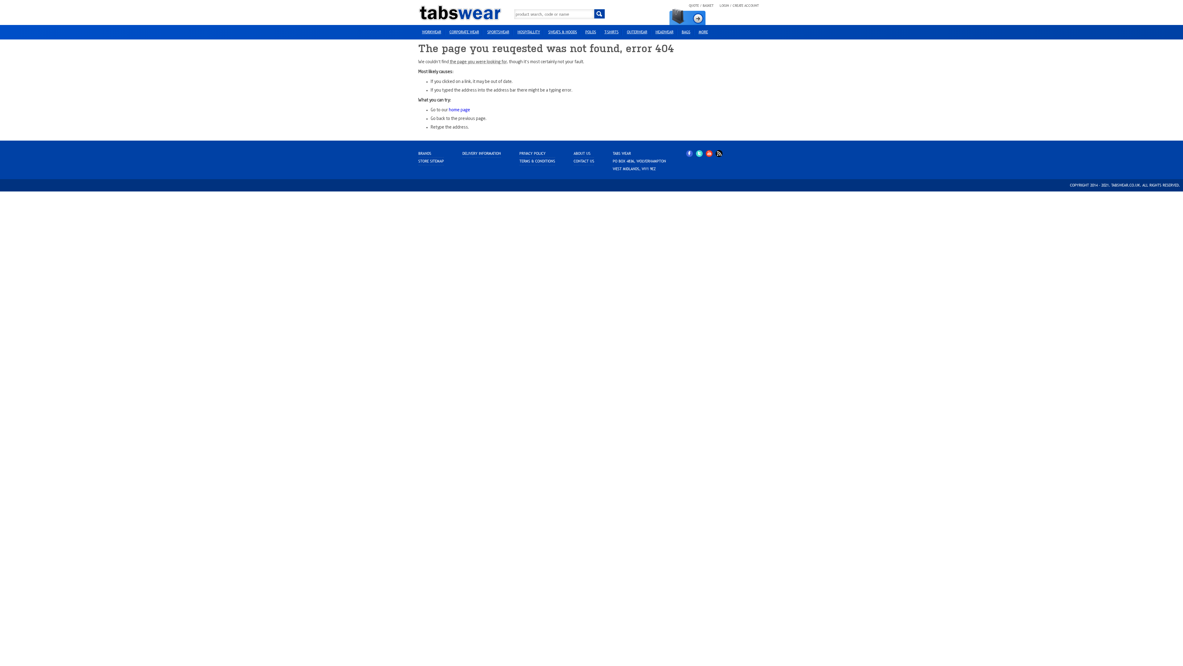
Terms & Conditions (537, 161)
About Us (582, 153)
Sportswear (498, 32)
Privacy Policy (532, 153)
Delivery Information (481, 153)
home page (459, 110)
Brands (424, 153)
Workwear (431, 32)
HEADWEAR (664, 32)
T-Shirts (611, 32)
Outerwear (637, 32)
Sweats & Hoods (562, 32)
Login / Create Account (739, 5)
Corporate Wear (464, 32)
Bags (686, 32)
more (703, 32)
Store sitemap (431, 161)
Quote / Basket (701, 5)
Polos (590, 32)
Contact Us (584, 161)
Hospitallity (529, 32)
